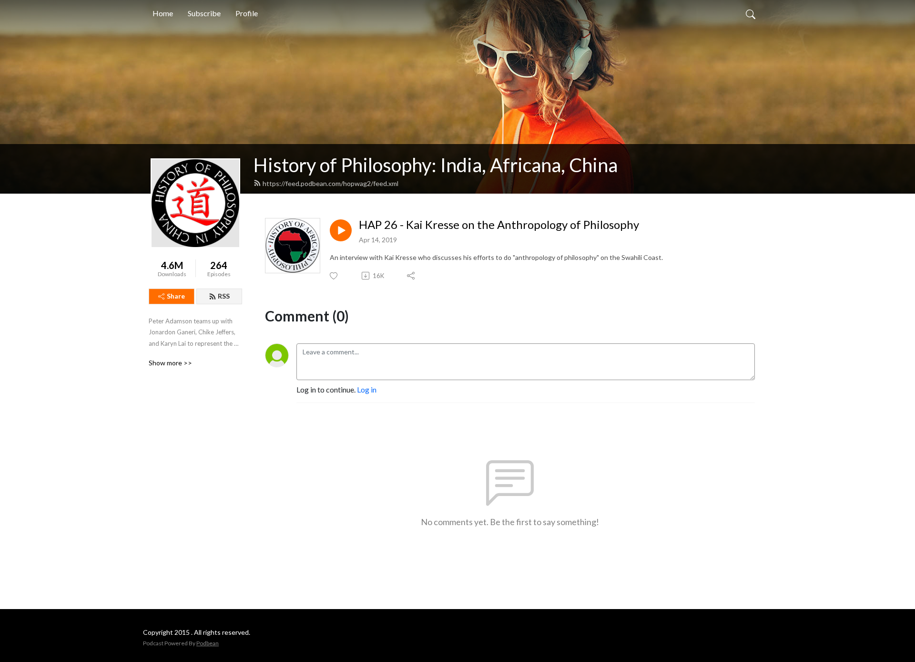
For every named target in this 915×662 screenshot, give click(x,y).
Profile (246, 13)
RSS (224, 296)
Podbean (207, 643)
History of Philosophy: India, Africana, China (436, 165)
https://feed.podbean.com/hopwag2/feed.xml (330, 183)
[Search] (750, 13)
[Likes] (334, 276)
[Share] (411, 275)
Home (162, 13)
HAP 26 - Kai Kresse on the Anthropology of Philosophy (499, 224)
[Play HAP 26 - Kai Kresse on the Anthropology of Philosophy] (341, 230)
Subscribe (204, 13)
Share (176, 296)
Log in (366, 389)
